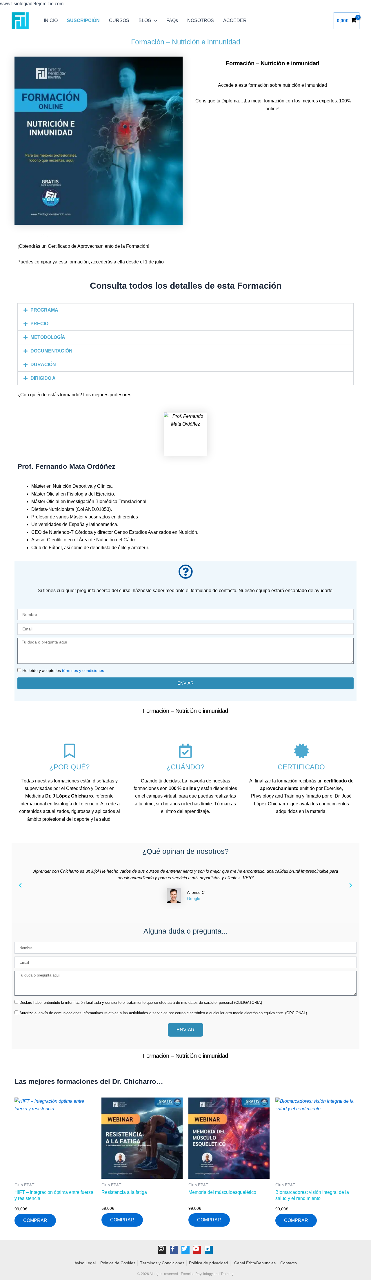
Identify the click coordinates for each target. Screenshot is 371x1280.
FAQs (172, 20)
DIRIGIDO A (43, 378)
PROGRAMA (44, 310)
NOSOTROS (200, 20)
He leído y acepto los (63, 670)
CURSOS (119, 20)
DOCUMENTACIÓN (51, 350)
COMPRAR (35, 1220)
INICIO (51, 20)
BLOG (145, 20)
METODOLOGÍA (47, 337)
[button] (154, 20)
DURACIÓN (43, 364)
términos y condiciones (83, 670)
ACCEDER (235, 20)
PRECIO (39, 323)
